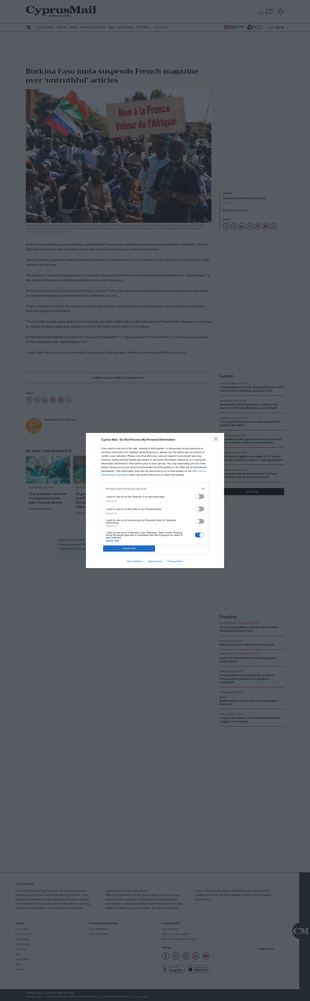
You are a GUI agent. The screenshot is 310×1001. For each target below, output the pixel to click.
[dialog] (155, 500)
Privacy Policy (175, 561)
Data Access (155, 561)
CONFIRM (129, 548)
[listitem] (155, 489)
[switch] (199, 496)
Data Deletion (134, 561)
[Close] (217, 440)
